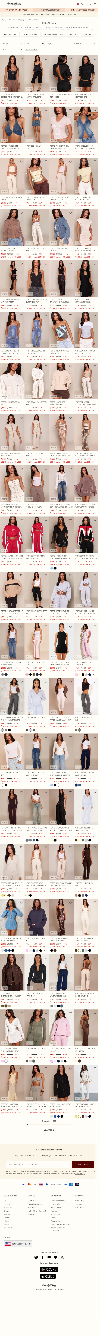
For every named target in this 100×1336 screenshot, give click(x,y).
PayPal (6, 1218)
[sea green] (33, 730)
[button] (78, 4)
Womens (12, 20)
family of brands (83, 1171)
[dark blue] (6, 674)
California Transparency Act (60, 1224)
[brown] (6, 1006)
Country (7, 1238)
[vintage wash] (27, 840)
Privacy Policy (56, 1204)
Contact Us (31, 1214)
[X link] (62, 1257)
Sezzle (6, 1224)
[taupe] (6, 730)
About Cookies (56, 1208)
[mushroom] (76, 895)
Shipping (7, 1211)
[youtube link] (49, 1257)
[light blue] (55, 1006)
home (4, 20)
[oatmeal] (86, 674)
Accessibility (55, 1214)
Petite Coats (72, 34)
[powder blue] (51, 568)
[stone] (9, 1006)
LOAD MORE (49, 1130)
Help (5, 1201)
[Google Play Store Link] (49, 1269)
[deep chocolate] (27, 730)
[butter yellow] (76, 1061)
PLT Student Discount (35, 1204)
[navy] (37, 674)
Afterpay (7, 1214)
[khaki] (33, 674)
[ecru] (2, 950)
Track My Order (80, 1204)
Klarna (6, 1221)
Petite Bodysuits (10, 34)
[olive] (2, 895)
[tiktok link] (55, 1257)
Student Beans (9, 1228)
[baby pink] (76, 674)
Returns (7, 1204)
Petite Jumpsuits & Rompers (53, 34)
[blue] (6, 950)
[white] (58, 568)
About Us (31, 1201)
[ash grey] (30, 950)
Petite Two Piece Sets (29, 34)
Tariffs (53, 1218)
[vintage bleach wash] (76, 730)
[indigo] (76, 785)
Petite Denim (87, 34)
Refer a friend (79, 1208)
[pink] (27, 674)
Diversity (31, 1208)
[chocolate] (40, 674)
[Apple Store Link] (49, 1276)
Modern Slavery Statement (37, 1211)
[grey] (2, 730)
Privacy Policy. (80, 1174)
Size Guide (8, 1208)
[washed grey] (2, 674)
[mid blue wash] (79, 785)
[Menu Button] (3, 3)
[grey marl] (30, 730)
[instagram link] (36, 1257)
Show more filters (31, 50)
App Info (54, 1211)
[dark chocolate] (79, 895)
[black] (55, 568)
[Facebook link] (42, 1257)
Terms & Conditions (58, 1201)
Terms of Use (55, 1221)
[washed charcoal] (83, 895)
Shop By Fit (22, 20)
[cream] (79, 674)
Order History (79, 1201)
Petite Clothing (34, 20)
